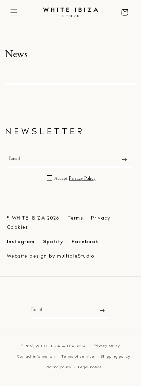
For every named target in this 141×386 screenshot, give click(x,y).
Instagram (21, 242)
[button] (13, 12)
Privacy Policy (82, 178)
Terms (75, 218)
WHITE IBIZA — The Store (61, 346)
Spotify (53, 242)
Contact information (36, 357)
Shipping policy (115, 357)
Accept (74, 178)
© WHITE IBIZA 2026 (33, 218)
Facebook (85, 242)
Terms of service (77, 357)
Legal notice (90, 367)
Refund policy (59, 367)
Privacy (100, 218)
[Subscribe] (124, 159)
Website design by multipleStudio (51, 256)
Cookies (17, 227)
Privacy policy (106, 346)
